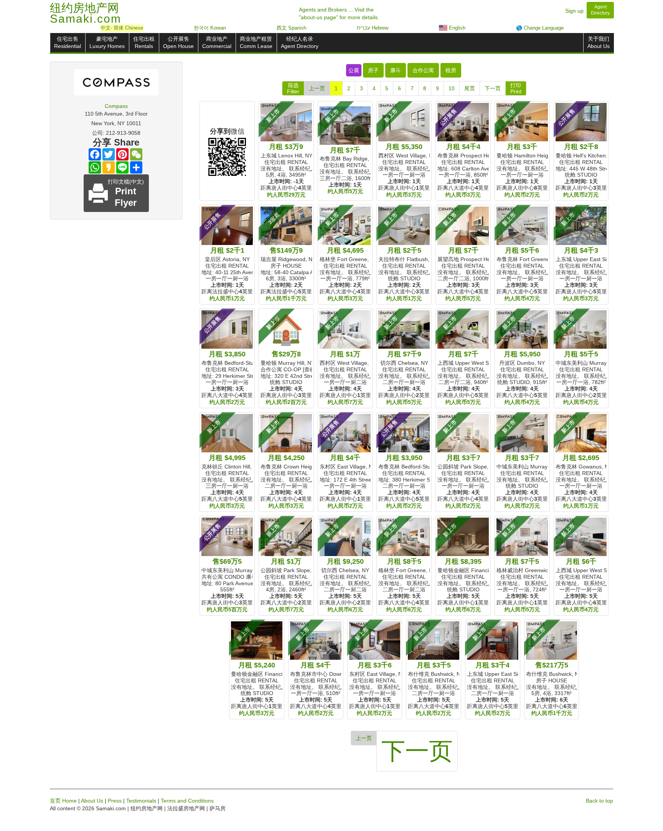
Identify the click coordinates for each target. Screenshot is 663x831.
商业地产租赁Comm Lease (256, 42)
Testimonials (141, 801)
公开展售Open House (178, 42)
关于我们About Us (598, 42)
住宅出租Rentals (144, 42)
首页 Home (63, 801)
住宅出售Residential (67, 42)
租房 (450, 70)
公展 (353, 70)
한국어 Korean (210, 28)
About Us (92, 801)
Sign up (574, 11)
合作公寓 (423, 70)
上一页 (317, 88)
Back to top (599, 801)
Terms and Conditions (187, 801)
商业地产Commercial (216, 42)
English (456, 28)
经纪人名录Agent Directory (299, 42)
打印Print (515, 88)
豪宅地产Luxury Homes (107, 42)
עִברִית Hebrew (372, 28)
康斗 (395, 70)
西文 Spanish (291, 28)
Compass (116, 106)
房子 (373, 70)
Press (115, 801)
